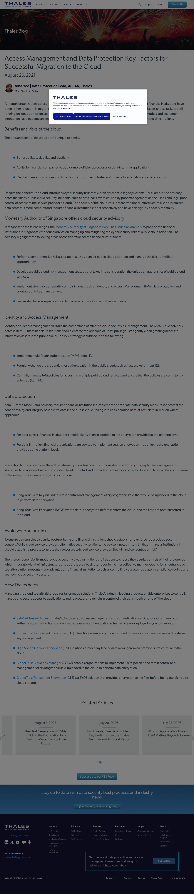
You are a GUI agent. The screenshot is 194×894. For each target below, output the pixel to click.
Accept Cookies (63, 116)
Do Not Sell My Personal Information (92, 116)
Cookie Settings (119, 116)
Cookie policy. (66, 108)
